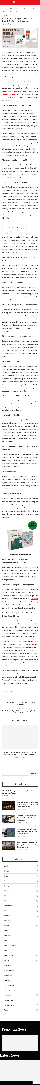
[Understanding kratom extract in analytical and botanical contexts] (20, 737)
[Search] (38, 2)
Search (5, 770)
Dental (21, 886)
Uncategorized (21, 1000)
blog (21, 876)
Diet (21, 901)
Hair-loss (21, 935)
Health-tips (21, 950)
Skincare (21, 980)
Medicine (21, 965)
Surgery (21, 990)
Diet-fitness (21, 906)
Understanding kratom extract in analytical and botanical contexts (20, 753)
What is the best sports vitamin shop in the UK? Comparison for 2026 (18, 792)
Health (21, 940)
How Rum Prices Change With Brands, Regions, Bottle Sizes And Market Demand (27, 804)
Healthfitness (21, 955)
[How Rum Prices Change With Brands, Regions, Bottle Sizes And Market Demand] (8, 805)
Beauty (21, 871)
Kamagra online (9, 691)
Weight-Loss (21, 1005)
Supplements (21, 985)
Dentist (21, 891)
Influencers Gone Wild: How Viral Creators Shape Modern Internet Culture (27, 831)
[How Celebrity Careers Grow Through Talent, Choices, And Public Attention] (8, 845)
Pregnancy (21, 975)
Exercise (21, 916)
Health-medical (21, 945)
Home (4, 9)
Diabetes (21, 896)
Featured (21, 921)
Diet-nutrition (21, 911)
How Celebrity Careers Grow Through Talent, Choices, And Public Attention (27, 844)
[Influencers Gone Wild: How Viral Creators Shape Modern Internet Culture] (8, 832)
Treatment (21, 995)
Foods (21, 930)
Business (21, 881)
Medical (21, 960)
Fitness (21, 926)
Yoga (21, 1010)
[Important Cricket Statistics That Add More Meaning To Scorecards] (8, 819)
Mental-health (21, 970)
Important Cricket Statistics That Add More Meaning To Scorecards (26, 818)
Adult (21, 866)
